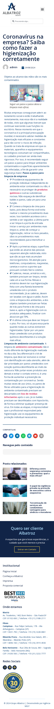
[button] (42, 9)
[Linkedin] (10, 667)
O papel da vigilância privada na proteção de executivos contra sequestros (40, 489)
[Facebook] (14, 667)
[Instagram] (5, 667)
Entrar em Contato (27, 549)
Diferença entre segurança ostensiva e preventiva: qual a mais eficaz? (40, 472)
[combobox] (27, 21)
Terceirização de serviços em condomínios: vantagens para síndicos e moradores (40, 508)
